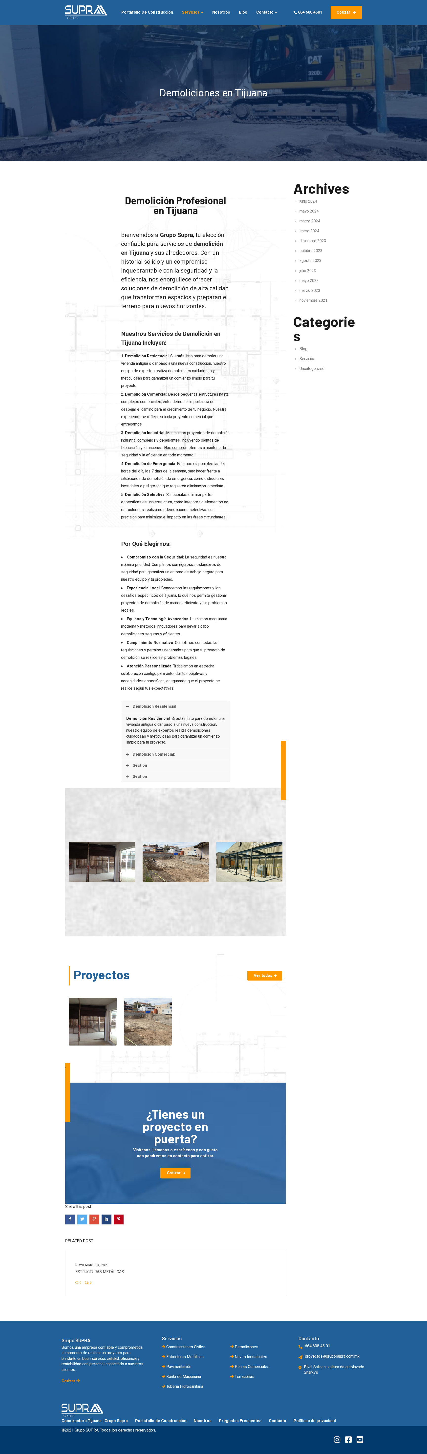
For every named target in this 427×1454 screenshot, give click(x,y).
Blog (243, 12)
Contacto (265, 12)
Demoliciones (246, 1347)
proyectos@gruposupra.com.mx (332, 1356)
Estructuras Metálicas (99, 1272)
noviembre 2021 (313, 300)
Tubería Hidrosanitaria (184, 1387)
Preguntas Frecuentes (240, 1421)
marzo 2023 (309, 291)
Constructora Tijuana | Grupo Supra (95, 1421)
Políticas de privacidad (315, 1421)
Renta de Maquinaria (183, 1377)
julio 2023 (307, 271)
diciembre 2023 (312, 241)
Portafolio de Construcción (147, 12)
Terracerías (244, 1377)
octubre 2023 (310, 251)
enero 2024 (309, 231)
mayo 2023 (309, 281)
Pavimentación (178, 1367)
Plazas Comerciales (251, 1367)
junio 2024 (308, 201)
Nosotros (221, 12)
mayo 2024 (309, 211)
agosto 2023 (310, 261)
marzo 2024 (309, 221)
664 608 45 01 (317, 1346)
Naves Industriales (250, 1357)
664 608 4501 (309, 12)
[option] (102, 862)
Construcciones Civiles (185, 1347)
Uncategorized (311, 369)
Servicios (191, 12)
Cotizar (344, 12)
